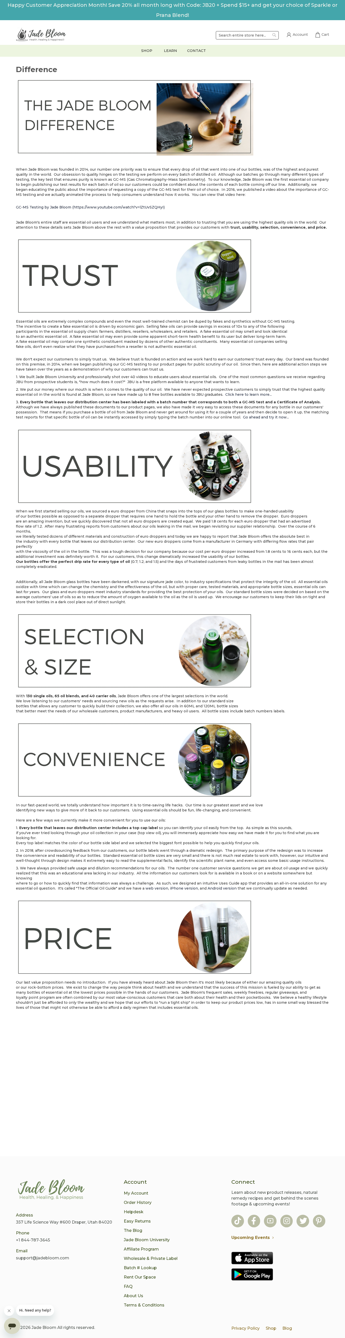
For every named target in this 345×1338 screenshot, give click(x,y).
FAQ (128, 1286)
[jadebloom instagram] (286, 1221)
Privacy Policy (245, 1328)
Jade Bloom (44, 1327)
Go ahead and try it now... (266, 417)
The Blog (133, 1230)
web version (156, 888)
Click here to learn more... (248, 394)
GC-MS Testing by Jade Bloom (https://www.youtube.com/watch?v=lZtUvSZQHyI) (90, 207)
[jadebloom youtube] (270, 1221)
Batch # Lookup (140, 1267)
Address (24, 1215)
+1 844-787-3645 (33, 1240)
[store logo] (41, 35)
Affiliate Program (141, 1249)
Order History (138, 1202)
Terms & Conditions (144, 1305)
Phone (22, 1233)
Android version (222, 888)
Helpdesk (133, 1211)
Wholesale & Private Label (151, 1258)
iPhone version (184, 888)
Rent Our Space (140, 1277)
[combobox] (247, 35)
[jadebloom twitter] (303, 1221)
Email (22, 1251)
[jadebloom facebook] (253, 1221)
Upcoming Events (250, 1237)
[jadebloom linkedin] (319, 1221)
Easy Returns (137, 1221)
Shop (271, 1328)
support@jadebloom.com (42, 1258)
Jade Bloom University (147, 1239)
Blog (287, 1328)
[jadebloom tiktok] (237, 1221)
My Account (136, 1193)
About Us (133, 1295)
